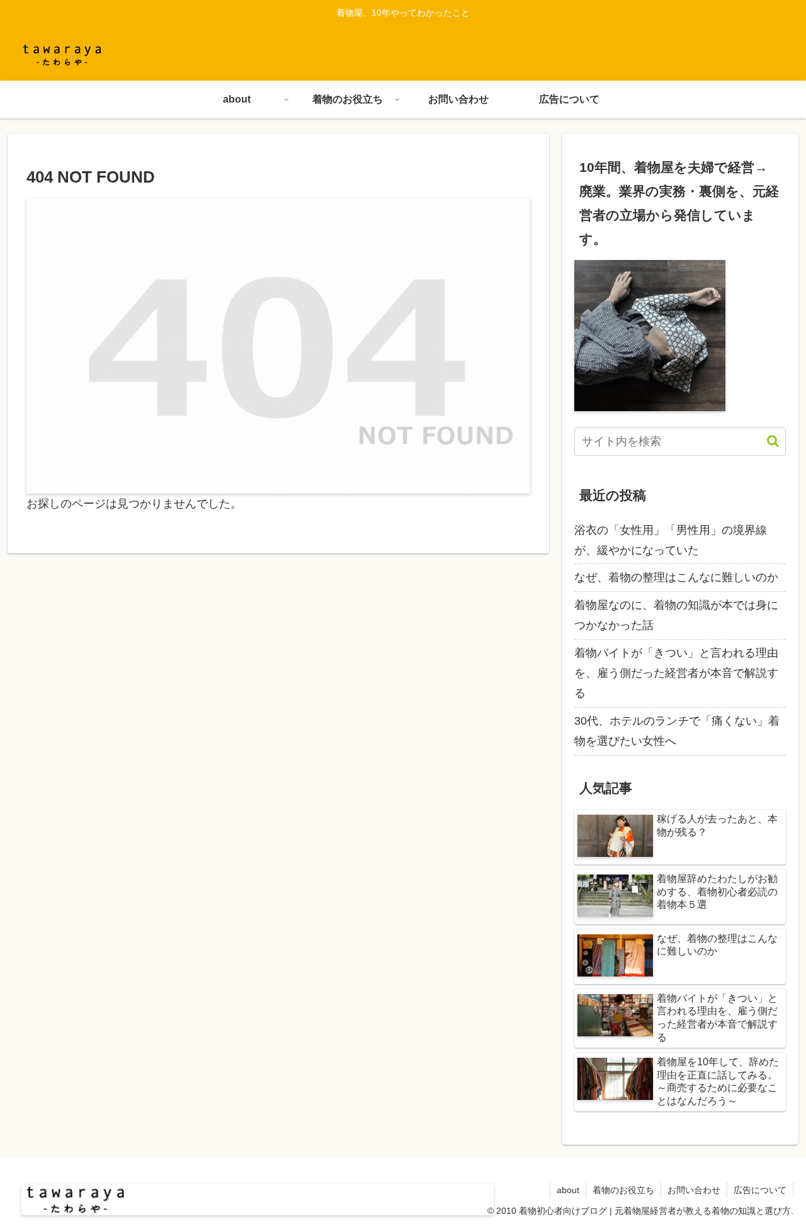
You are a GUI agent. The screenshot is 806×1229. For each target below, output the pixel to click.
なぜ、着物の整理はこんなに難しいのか (676, 577)
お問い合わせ (693, 1190)
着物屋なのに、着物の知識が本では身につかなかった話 (676, 615)
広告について (760, 1190)
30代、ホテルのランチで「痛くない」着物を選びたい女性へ (677, 731)
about (568, 1190)
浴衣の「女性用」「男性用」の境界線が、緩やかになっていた (670, 540)
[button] (766, 441)
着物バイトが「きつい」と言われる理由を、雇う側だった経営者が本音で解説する (676, 673)
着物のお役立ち (623, 1190)
